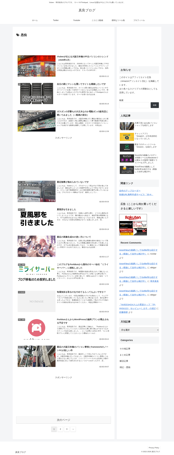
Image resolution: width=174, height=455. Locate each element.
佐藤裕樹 (123, 312)
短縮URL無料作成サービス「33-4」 (136, 194)
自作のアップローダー (130, 191)
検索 (121, 100)
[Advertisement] (63, 44)
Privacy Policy (154, 448)
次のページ (63, 419)
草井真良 (154, 281)
